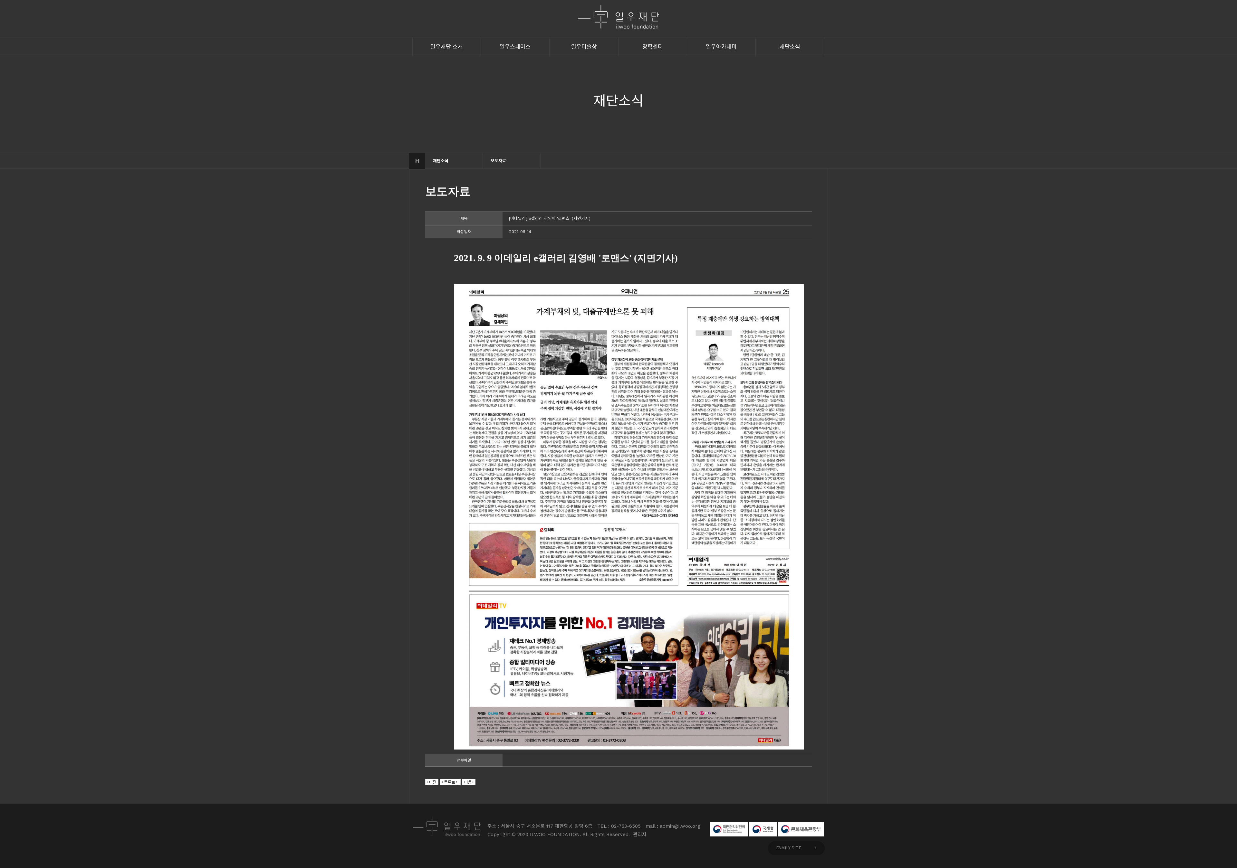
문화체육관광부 (801, 829)
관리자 (640, 834)
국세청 (763, 829)
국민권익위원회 (729, 829)
